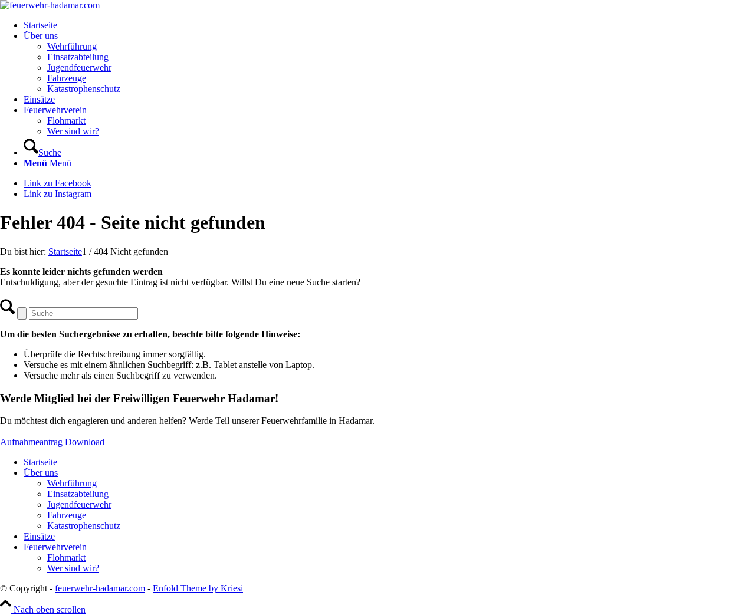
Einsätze (39, 536)
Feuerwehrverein (55, 547)
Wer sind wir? (73, 568)
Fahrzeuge (66, 515)
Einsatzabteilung (78, 494)
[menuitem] (389, 25)
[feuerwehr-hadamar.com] (50, 5)
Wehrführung (72, 483)
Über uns (41, 473)
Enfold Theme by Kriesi (198, 588)
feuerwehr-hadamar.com (100, 588)
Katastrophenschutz (83, 526)
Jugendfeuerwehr (79, 504)
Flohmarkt (66, 557)
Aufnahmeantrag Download (52, 442)
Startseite (40, 462)
